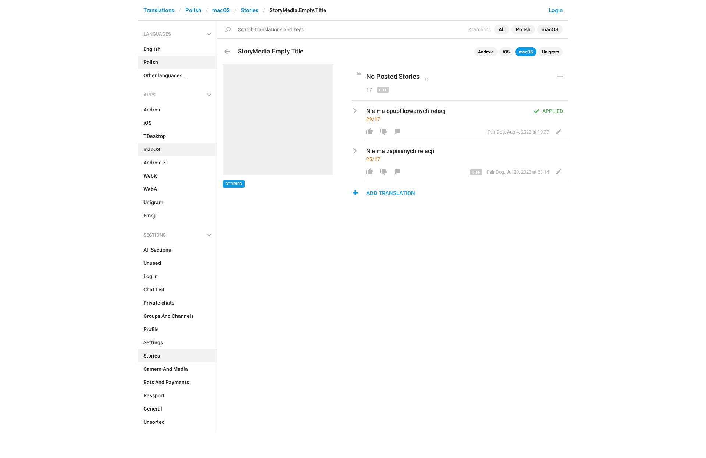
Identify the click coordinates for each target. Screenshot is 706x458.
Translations (158, 10)
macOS (221, 10)
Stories (249, 10)
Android (486, 51)
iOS (506, 51)
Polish (193, 10)
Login (556, 10)
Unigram (550, 51)
